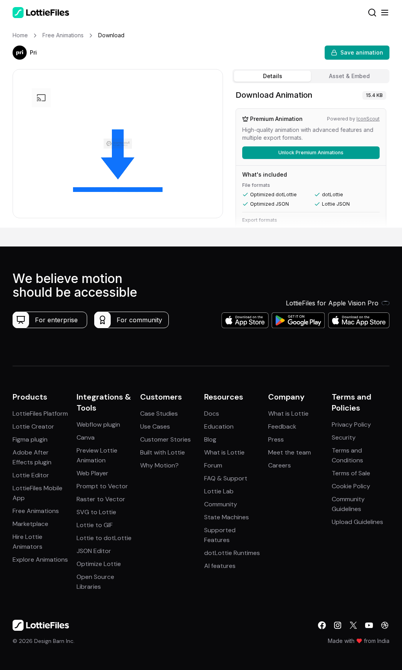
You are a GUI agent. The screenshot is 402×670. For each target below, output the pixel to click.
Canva (86, 437)
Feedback (282, 426)
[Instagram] (337, 625)
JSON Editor (94, 551)
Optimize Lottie (99, 564)
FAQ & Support (225, 478)
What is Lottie (224, 452)
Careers (279, 465)
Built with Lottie (162, 452)
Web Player (92, 473)
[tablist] (310, 76)
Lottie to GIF (95, 525)
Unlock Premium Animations (311, 152)
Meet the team (289, 452)
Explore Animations (40, 559)
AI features (220, 566)
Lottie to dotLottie (104, 538)
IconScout (368, 119)
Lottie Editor (31, 475)
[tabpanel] (310, 157)
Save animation (361, 52)
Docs (211, 413)
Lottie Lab (219, 491)
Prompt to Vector (102, 486)
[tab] (272, 76)
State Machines (226, 517)
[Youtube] (369, 625)
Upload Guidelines (357, 522)
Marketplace (30, 524)
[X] (353, 625)
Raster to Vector (101, 499)
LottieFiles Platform (40, 413)
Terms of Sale (351, 473)
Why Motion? (159, 465)
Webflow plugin (98, 424)
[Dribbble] (384, 625)
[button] (20, 53)
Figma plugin (30, 439)
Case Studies (159, 413)
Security (344, 437)
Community (220, 504)
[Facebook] (322, 625)
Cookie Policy (351, 486)
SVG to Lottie (96, 512)
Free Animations (36, 511)
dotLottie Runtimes (232, 553)
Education (219, 426)
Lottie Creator (33, 426)
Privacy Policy (351, 424)
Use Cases (155, 426)
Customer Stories (165, 439)
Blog (210, 439)
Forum (213, 465)
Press (276, 439)
